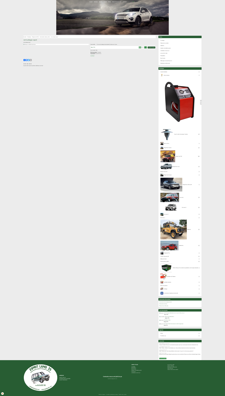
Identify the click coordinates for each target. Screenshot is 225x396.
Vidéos (109, 1)
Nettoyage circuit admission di (166, 60)
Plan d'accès (162, 58)
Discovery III (181, 214)
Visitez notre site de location (172, 369)
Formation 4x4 (179, 335)
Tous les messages (163, 358)
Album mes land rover (116, 1)
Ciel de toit (133, 371)
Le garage (133, 366)
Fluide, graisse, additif (179, 261)
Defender (193, 229)
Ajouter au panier (151, 47)
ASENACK (162, 45)
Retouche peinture (179, 285)
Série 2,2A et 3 (181, 143)
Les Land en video (163, 53)
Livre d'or (125, 1)
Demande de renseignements (165, 301)
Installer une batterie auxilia (165, 48)
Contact (105, 1)
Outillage (181, 288)
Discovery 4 (179, 217)
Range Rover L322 (186, 166)
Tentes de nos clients (164, 43)
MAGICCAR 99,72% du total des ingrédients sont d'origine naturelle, (186, 267)
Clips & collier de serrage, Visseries (186, 134)
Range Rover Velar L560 (191, 184)
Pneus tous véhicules (163, 305)
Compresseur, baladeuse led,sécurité (181, 293)
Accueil (91, 1)
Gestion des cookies (122, 394)
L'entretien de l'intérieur (183, 276)
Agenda (100, 1)
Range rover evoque (181, 174)
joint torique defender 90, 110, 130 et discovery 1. (174, 312)
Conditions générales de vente (112, 394)
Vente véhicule (170, 368)
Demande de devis (163, 303)
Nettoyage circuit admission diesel (200, 102)
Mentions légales (102, 394)
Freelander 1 (189, 245)
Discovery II (190, 207)
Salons (179, 333)
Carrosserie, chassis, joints (45, 36)
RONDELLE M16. (167, 320)
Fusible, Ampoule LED (179, 256)
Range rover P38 (35, 36)
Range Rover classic (181, 147)
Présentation (162, 55)
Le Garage (162, 40)
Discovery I (189, 197)
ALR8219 (92, 55)
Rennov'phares (181, 75)
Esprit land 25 (98, 53)
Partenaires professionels (165, 63)
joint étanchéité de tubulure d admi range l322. (173, 323)
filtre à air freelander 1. (169, 316)
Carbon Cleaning (170, 365)
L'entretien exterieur (181, 282)
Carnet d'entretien (179, 71)
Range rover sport (179, 171)
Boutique (96, 1)
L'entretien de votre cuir (164, 50)
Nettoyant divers (179, 258)
